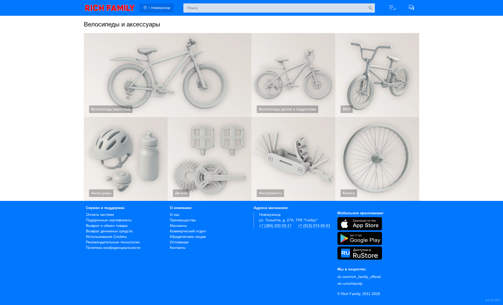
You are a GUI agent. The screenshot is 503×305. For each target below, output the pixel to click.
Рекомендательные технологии (113, 242)
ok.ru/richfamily (350, 283)
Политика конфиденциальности (113, 247)
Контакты (177, 247)
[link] (110, 7)
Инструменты (293, 159)
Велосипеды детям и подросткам (293, 75)
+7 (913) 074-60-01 (314, 225)
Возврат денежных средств (109, 231)
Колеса (377, 159)
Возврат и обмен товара (107, 225)
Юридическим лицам (188, 236)
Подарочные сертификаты (109, 220)
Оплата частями (100, 214)
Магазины (178, 225)
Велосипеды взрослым (168, 75)
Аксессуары (126, 159)
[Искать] (370, 8)
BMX (377, 75)
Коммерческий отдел (188, 231)
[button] (392, 8)
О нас (175, 214)
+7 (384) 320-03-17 (275, 225)
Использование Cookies (106, 236)
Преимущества (183, 220)
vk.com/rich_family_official (359, 277)
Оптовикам (179, 242)
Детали (210, 159)
